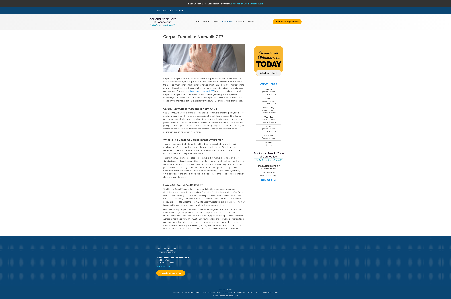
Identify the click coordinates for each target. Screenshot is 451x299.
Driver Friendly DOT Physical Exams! (246, 4)
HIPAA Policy (227, 292)
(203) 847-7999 (268, 180)
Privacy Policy (239, 292)
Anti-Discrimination (192, 292)
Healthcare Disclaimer (211, 292)
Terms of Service (253, 292)
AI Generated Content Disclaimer (225, 296)
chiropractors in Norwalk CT (201, 91)
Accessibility (178, 292)
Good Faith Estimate (270, 292)
